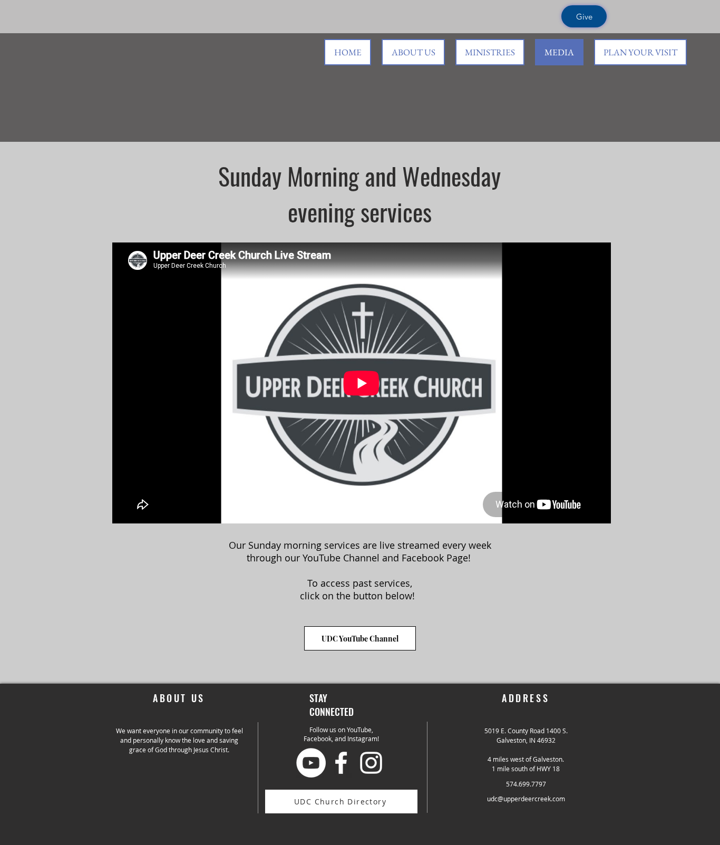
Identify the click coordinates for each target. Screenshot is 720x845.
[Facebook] (341, 763)
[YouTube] (311, 763)
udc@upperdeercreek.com (526, 798)
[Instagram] (371, 763)
